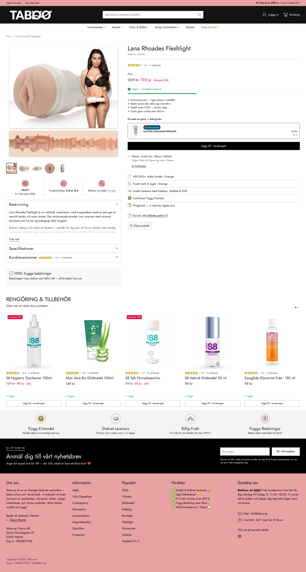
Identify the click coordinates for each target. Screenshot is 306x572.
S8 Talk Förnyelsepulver (142, 378)
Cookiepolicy (80, 503)
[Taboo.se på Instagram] (239, 537)
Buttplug (127, 509)
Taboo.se (32, 559)
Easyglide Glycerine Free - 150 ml (270, 378)
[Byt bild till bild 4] (49, 168)
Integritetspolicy (81, 522)
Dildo (125, 490)
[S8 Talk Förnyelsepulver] (153, 341)
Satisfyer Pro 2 (130, 541)
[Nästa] (299, 360)
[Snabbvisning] (57, 318)
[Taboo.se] (31, 15)
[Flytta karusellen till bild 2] (298, 307)
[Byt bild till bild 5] (62, 168)
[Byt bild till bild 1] (11, 168)
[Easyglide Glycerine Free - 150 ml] (272, 341)
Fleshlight (127, 522)
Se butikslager (139, 166)
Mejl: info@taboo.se (255, 513)
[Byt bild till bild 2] (24, 168)
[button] (55, 258)
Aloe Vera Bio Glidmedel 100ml (90, 378)
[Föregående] (7, 360)
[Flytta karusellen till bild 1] (295, 307)
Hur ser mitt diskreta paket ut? (150, 215)
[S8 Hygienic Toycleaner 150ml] (34, 341)
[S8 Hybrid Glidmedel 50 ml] (212, 341)
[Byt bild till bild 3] (37, 168)
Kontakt (111, 190)
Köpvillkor (78, 528)
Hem (8, 36)
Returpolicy (79, 509)
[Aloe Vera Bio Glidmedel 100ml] (93, 341)
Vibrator (127, 497)
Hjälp (75, 490)
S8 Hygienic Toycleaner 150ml (29, 378)
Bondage (127, 516)
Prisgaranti (78, 535)
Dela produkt (141, 225)
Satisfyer (127, 535)
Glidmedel (128, 503)
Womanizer (128, 528)
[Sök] (199, 14)
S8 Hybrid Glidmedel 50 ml (206, 378)
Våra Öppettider (82, 497)
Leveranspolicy (81, 516)
